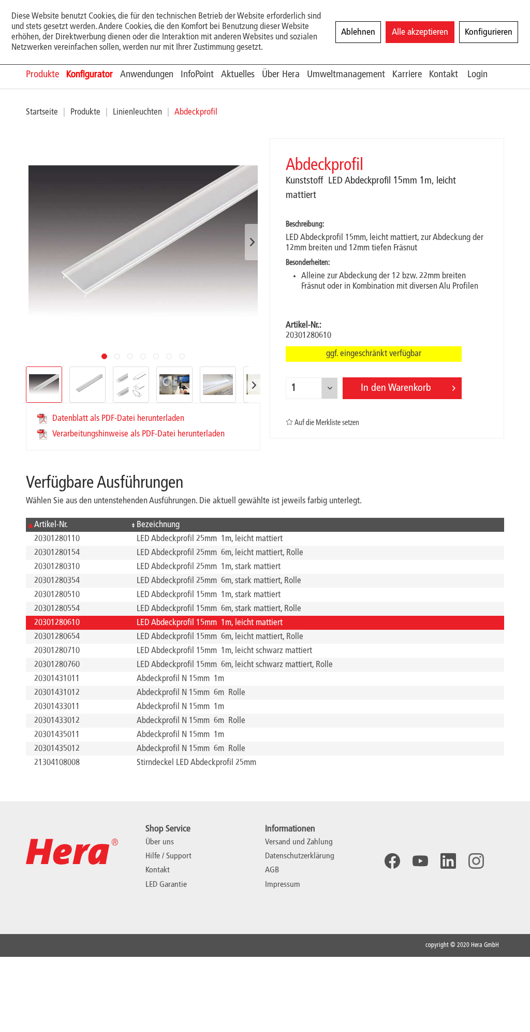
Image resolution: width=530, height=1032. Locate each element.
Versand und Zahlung (299, 842)
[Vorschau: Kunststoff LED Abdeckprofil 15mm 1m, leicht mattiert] (87, 384)
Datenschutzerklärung (299, 856)
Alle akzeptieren (420, 32)
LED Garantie (166, 885)
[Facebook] (392, 861)
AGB (272, 870)
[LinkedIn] (448, 861)
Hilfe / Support (168, 856)
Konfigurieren (488, 32)
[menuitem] (46, 74)
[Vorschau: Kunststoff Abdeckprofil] (44, 384)
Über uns (159, 842)
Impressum (282, 885)
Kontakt (157, 870)
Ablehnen (358, 32)
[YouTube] (420, 861)
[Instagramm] (476, 861)
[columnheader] (77, 525)
